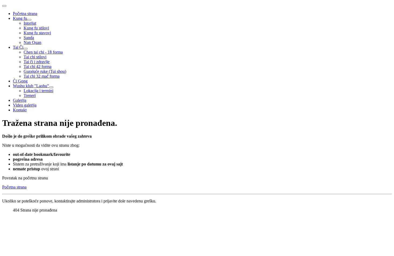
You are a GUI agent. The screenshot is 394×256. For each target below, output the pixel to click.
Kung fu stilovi (36, 28)
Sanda (29, 37)
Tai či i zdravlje (37, 61)
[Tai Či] (25, 49)
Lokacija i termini (38, 90)
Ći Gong (20, 81)
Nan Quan (32, 42)
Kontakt (20, 110)
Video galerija (24, 105)
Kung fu (20, 18)
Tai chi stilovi (35, 57)
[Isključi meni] (4, 6)
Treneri (30, 95)
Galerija (19, 100)
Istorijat (30, 23)
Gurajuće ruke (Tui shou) (45, 71)
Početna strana (25, 13)
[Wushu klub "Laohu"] (51, 87)
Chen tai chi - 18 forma (43, 52)
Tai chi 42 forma (37, 66)
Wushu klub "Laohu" (31, 86)
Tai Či (18, 47)
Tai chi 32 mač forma (42, 76)
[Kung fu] (29, 20)
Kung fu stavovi (37, 33)
